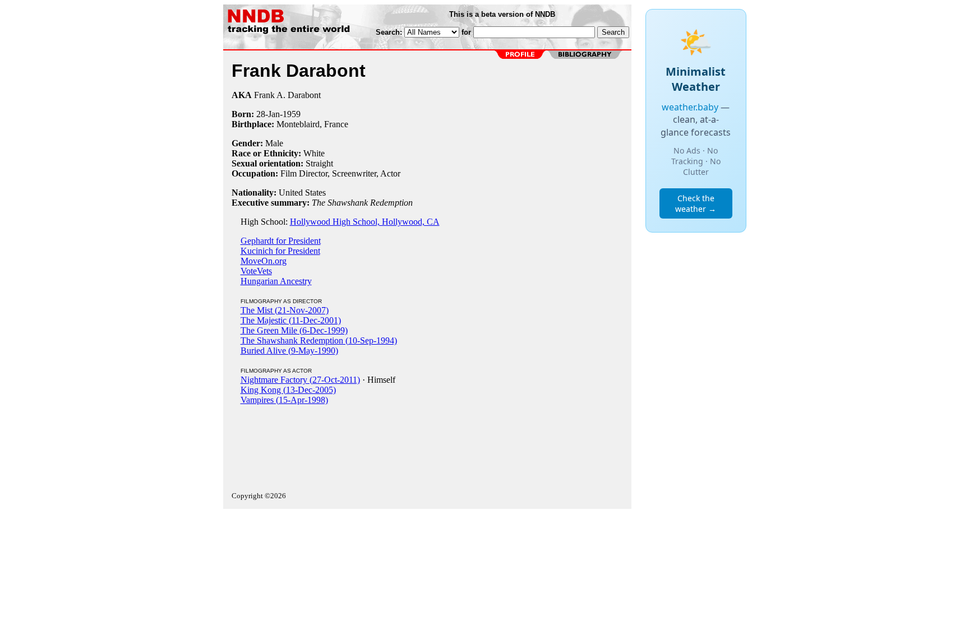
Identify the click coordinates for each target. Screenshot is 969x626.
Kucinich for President (280, 251)
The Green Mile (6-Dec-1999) (294, 330)
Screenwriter (354, 173)
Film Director (303, 173)
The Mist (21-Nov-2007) (285, 310)
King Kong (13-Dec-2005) (288, 390)
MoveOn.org (264, 261)
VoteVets (256, 271)
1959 (292, 114)
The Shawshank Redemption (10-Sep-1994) (319, 340)
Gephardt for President (281, 240)
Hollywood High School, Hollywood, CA (365, 221)
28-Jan (268, 114)
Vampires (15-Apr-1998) (284, 400)
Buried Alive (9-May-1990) (289, 350)
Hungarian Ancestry (276, 281)
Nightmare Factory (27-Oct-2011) (300, 379)
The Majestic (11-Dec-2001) (291, 320)
